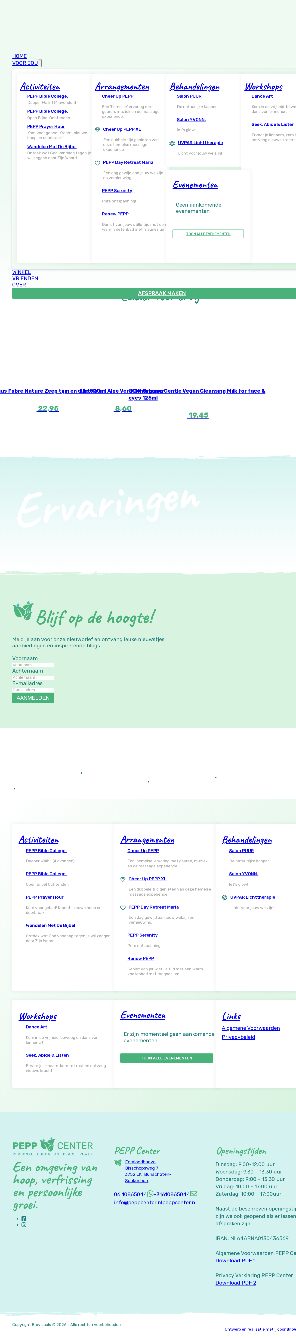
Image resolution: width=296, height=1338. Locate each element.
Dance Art (36, 1026)
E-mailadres (27, 683)
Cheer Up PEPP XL (122, 129)
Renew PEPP (115, 213)
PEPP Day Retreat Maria (128, 162)
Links (231, 1015)
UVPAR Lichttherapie (200, 142)
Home (19, 56)
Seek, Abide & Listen (47, 1055)
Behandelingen (194, 86)
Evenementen (195, 184)
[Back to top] (280, 1325)
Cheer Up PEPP (117, 96)
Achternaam (27, 671)
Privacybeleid (238, 1037)
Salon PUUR (189, 96)
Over (19, 285)
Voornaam (25, 658)
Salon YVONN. (191, 119)
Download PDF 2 (236, 1283)
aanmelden (33, 698)
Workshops (263, 86)
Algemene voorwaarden (251, 1028)
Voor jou (25, 63)
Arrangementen (122, 86)
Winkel (21, 272)
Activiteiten (40, 86)
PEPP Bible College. (47, 96)
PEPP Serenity (117, 190)
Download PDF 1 (236, 1260)
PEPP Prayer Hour (46, 126)
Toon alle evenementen (208, 234)
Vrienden (25, 278)
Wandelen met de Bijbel (52, 146)
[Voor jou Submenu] (40, 63)
